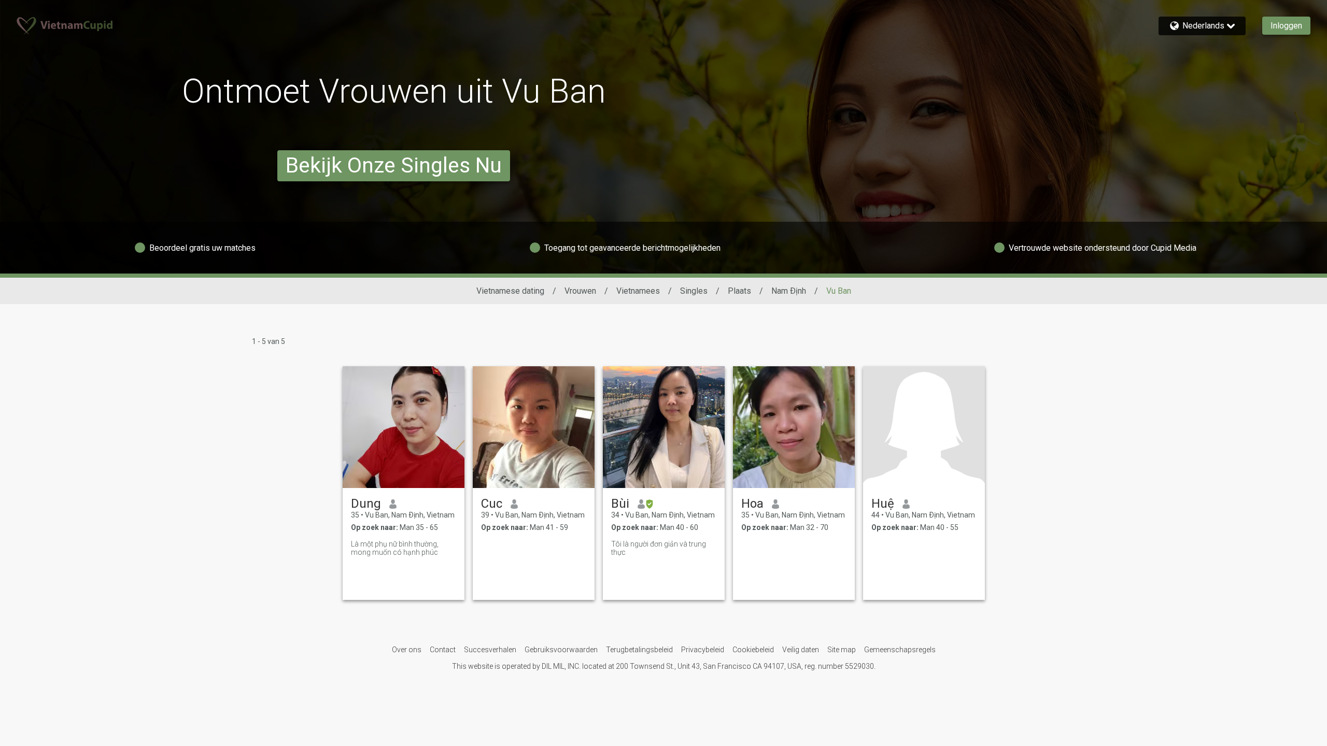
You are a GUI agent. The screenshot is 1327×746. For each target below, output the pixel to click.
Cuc (491, 503)
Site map (841, 649)
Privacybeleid (702, 649)
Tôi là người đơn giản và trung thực (658, 548)
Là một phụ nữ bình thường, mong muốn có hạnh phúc (395, 548)
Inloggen (1286, 26)
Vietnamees (638, 291)
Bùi (620, 503)
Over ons (406, 649)
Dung (366, 503)
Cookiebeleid (753, 649)
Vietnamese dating (510, 291)
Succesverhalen (490, 649)
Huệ (882, 503)
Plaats (739, 291)
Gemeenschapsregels (900, 649)
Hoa (752, 503)
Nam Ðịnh (788, 291)
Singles (694, 291)
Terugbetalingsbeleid (639, 649)
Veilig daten (800, 649)
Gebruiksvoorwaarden (561, 649)
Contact (443, 649)
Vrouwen (580, 291)
